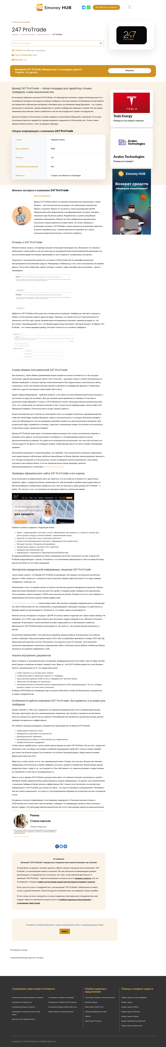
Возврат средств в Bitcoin (130, 1007)
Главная (15, 34)
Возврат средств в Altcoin (130, 1016)
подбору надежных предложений (74, 900)
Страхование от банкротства (21, 1002)
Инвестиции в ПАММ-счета (94, 1007)
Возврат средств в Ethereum (130, 1011)
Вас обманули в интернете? (106, 7)
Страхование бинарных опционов (23, 1007)
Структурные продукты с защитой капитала (100, 997)
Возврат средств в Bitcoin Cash (131, 1025)
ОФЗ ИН (88, 1016)
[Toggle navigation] (129, 7)
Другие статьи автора (21, 836)
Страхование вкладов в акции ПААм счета (62, 1007)
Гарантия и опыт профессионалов (23, 1019)
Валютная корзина (91, 1002)
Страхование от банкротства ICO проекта (62, 1002)
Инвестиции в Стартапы (93, 1021)
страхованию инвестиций (28, 903)
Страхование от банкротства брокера (61, 997)
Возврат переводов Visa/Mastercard (133, 1021)
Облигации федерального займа (96, 1011)
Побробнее (129, 71)
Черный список (44, 34)
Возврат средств (127, 1002)
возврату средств (83, 878)
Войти (65, 931)
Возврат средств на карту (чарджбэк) (133, 997)
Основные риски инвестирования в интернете (27, 997)
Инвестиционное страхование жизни (60, 1011)
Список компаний (28, 34)
